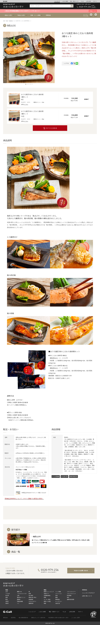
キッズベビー (58, 601)
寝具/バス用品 (47, 601)
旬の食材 (31, 595)
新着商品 (48, 15)
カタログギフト (32, 601)
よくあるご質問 (75, 617)
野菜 (6, 599)
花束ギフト (46, 593)
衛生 (68, 597)
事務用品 (57, 599)
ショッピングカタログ (88, 593)
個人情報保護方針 (23, 617)
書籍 (56, 597)
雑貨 (45, 603)
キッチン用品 (47, 599)
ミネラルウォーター (22, 593)
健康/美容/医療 (70, 599)
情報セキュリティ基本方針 (38, 617)
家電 (45, 597)
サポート (95, 1)
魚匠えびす (11, 25)
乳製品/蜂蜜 (20, 601)
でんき (82, 1)
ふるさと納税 (65, 1)
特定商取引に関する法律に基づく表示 (58, 617)
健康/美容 (31, 603)
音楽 (56, 595)
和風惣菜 (11, 20)
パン (18, 603)
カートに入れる (51, 128)
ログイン (91, 16)
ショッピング (57, 1)
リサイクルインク (71, 593)
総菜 (30, 593)
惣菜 (7, 20)
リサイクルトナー (71, 591)
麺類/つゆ (19, 591)
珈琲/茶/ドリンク (21, 597)
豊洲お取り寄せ (32, 597)
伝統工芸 (57, 603)
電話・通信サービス (74, 1)
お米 (6, 591)
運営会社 (5, 617)
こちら (26, 104)
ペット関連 (58, 591)
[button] (25, 84)
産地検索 (31, 599)
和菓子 (7, 603)
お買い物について (87, 596)
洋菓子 (7, 601)
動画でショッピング (49, 591)
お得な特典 (88, 1)
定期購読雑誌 (47, 595)
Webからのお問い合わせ (81, 570)
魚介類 (7, 595)
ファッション (58, 593)
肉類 (6, 597)
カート (96, 16)
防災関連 (69, 595)
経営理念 (13, 617)
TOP (4, 20)
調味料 (18, 599)
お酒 (18, 595)
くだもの (7, 593)
